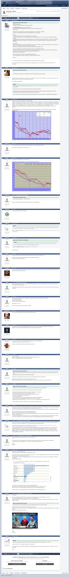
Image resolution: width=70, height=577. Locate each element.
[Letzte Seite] (33, 18)
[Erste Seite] (2, 18)
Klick (13, 438)
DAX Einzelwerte (20, 12)
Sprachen (2, 575)
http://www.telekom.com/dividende (31, 399)
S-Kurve (29, 499)
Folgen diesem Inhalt (54, 11)
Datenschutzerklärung (8, 575)
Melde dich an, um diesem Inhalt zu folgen (43, 11)
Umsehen (4, 5)
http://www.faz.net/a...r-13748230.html (30, 246)
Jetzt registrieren (63, 5)
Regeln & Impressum (12, 5)
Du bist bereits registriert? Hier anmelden (52, 5)
